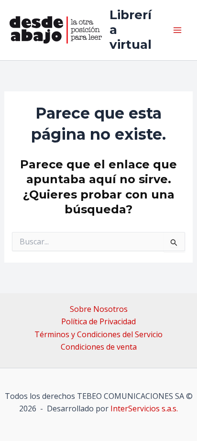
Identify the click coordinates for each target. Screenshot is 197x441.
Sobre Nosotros (99, 309)
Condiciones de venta (99, 347)
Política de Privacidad (98, 321)
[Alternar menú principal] (177, 30)
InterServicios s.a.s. (144, 408)
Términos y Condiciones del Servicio (98, 334)
